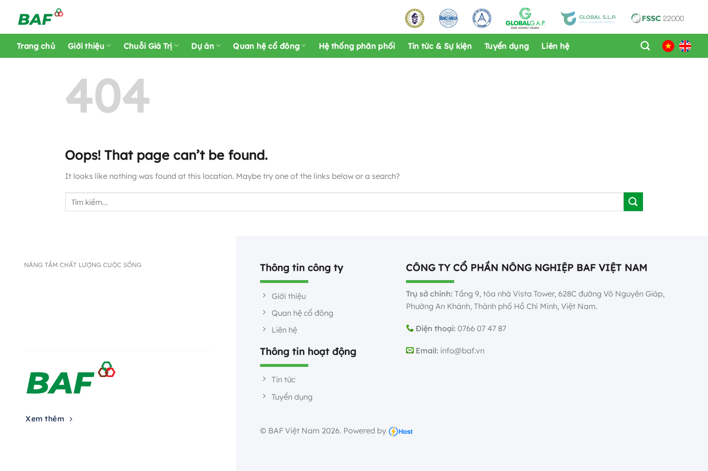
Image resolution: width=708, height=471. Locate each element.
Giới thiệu (86, 46)
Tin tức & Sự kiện (440, 46)
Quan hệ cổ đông (266, 46)
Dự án (202, 46)
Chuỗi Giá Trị (148, 46)
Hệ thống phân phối (357, 46)
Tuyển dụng (507, 46)
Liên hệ (555, 46)
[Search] (643, 45)
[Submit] (633, 201)
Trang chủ (36, 46)
